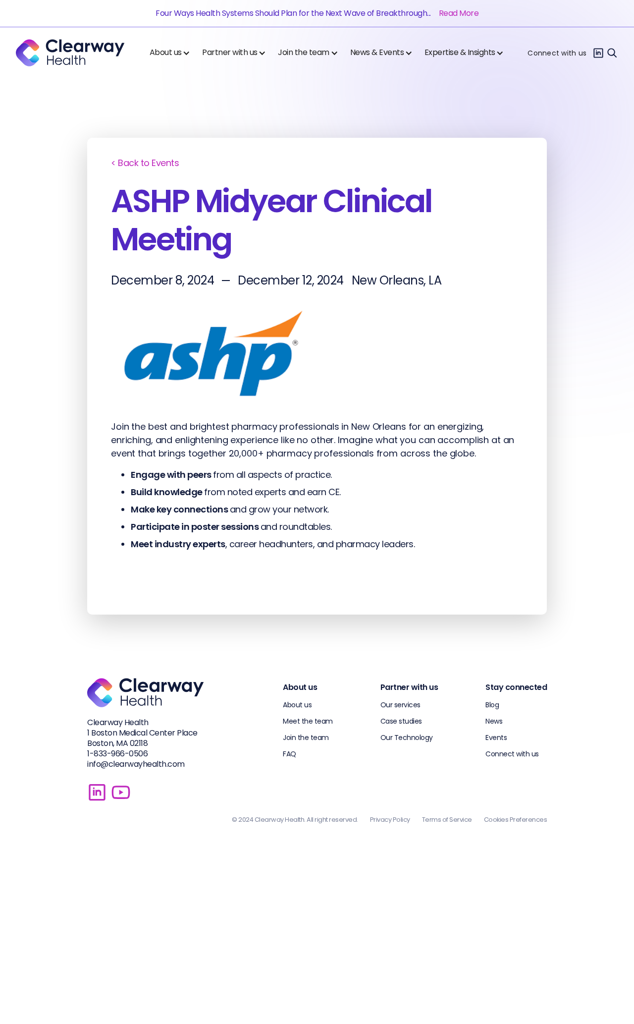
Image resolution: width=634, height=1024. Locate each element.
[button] (172, 52)
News (493, 721)
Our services (400, 705)
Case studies (401, 721)
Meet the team (308, 721)
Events (496, 737)
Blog (492, 705)
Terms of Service (447, 819)
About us (297, 705)
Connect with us (557, 53)
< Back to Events (145, 163)
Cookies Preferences (515, 819)
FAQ (289, 754)
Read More (459, 13)
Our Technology (406, 737)
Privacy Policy (390, 819)
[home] (70, 52)
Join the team (306, 737)
